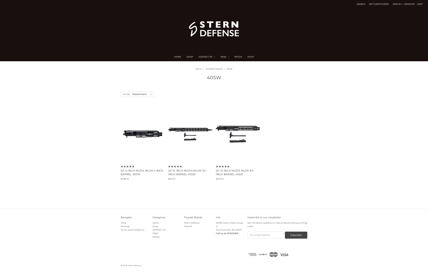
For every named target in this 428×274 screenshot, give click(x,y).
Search (361, 4)
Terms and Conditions (132, 229)
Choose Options (143, 140)
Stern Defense (191, 222)
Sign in (397, 4)
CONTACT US (205, 56)
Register (409, 4)
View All (188, 226)
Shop (190, 56)
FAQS (224, 56)
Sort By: (126, 94)
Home (177, 56)
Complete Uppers (214, 69)
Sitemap (125, 226)
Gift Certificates (379, 4)
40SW (230, 69)
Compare (141, 134)
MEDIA (238, 56)
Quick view (143, 128)
